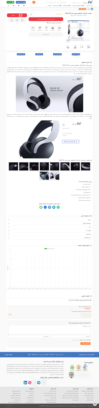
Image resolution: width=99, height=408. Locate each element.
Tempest (20, 67)
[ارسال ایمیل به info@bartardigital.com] (13, 5)
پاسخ (10, 314)
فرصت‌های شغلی (90, 400)
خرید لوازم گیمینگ (30, 397)
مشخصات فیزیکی (87, 223)
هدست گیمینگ (82, 9)
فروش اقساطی (66, 5)
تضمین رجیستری (53, 391)
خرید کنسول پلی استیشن (15, 395)
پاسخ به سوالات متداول (88, 393)
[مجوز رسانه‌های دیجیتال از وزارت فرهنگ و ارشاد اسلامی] (79, 367)
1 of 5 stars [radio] (77, 340)
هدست (68, 67)
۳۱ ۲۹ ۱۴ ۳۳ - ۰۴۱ (51, 354)
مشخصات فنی (56, 54)
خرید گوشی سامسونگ (29, 391)
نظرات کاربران (20, 54)
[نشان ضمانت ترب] (88, 367)
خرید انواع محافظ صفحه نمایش (14, 402)
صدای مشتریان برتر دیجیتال (50, 400)
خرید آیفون (32, 393)
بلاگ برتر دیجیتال (56, 5)
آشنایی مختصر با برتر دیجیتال (87, 391)
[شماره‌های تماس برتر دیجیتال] (8, 5)
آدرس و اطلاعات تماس (89, 395)
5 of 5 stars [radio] (72, 340)
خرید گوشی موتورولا (16, 393)
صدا (90, 227)
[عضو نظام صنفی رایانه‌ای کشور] (82, 375)
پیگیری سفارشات (53, 397)
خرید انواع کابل (31, 400)
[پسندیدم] (88, 314)
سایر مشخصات (87, 238)
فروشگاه (88, 9)
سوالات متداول (9, 354)
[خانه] (92, 9)
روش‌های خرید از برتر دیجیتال (72, 391)
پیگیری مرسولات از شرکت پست (50, 395)
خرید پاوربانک (31, 395)
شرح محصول (74, 54)
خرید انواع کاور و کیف (30, 402)
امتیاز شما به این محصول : (84, 340)
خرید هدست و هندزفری (15, 397)
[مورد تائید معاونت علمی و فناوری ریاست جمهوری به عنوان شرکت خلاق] (72, 367)
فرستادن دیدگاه (85, 343)
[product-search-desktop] (33, 2)
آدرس (49, 5)
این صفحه (12, 116)
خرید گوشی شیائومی (16, 391)
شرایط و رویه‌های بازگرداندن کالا (50, 393)
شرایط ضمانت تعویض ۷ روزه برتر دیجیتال (70, 395)
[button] (66, 30)
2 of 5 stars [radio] (76, 340)
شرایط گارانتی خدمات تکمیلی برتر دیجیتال (70, 397)
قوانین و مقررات (75, 400)
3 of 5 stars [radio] (75, 340)
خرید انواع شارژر (17, 400)
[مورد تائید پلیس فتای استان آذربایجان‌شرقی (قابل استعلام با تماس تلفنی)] (71, 375)
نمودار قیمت (38, 54)
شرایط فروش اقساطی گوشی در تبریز (71, 393)
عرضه (89, 220)
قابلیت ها (88, 230)
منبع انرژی (88, 234)
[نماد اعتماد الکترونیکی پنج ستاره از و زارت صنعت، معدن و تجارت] (85, 367)
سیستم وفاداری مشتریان (77, 5)
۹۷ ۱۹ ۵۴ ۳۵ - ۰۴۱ (33, 354)
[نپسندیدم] (83, 314)
